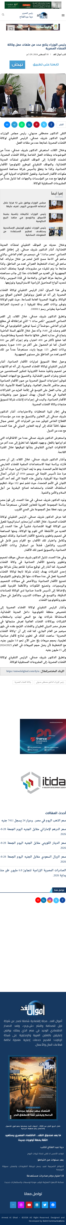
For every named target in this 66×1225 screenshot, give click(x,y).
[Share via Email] (7, 124)
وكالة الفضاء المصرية (23, 682)
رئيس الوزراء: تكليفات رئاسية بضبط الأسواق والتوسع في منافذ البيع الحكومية (24, 217)
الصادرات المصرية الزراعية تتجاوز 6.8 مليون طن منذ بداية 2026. (33, 873)
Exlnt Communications (53, 1221)
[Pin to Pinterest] (36, 124)
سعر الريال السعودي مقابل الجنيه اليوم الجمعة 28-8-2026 (33, 859)
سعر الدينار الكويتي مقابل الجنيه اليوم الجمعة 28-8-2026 (33, 845)
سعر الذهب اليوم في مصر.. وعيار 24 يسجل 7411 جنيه (33, 820)
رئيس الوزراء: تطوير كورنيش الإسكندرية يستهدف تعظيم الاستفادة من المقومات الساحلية (24, 231)
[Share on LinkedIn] (29, 124)
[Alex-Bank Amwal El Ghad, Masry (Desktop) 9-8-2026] (33, 4)
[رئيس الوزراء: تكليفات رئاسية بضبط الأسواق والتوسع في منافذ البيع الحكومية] (56, 217)
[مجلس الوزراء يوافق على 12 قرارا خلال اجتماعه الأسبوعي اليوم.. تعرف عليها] (56, 204)
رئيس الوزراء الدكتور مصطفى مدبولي (50, 682)
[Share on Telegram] (14, 124)
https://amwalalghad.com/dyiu (22, 671)
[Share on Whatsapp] (22, 124)
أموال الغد (57, 54)
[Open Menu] (63, 15)
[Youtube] (29, 1205)
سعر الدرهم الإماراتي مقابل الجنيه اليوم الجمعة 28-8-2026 (33, 832)
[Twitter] (45, 1205)
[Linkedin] (37, 1205)
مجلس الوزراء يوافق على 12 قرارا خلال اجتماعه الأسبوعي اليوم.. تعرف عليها (24, 204)
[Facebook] (53, 1205)
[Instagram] (21, 1205)
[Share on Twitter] (44, 124)
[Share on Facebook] (51, 124)
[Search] (3, 15)
